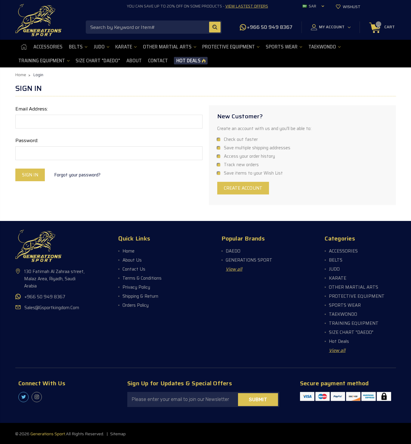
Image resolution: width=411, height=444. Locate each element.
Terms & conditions (142, 278)
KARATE (123, 46)
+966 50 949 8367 (269, 27)
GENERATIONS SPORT (249, 260)
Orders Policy (135, 305)
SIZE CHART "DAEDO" (98, 60)
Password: (26, 140)
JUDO (99, 46)
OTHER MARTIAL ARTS (167, 46)
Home (128, 251)
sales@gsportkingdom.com (51, 307)
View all (234, 269)
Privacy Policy (136, 287)
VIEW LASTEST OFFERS (246, 6)
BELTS (76, 46)
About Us (132, 260)
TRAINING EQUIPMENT (41, 60)
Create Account (243, 188)
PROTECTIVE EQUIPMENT (228, 46)
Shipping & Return (140, 296)
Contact (158, 60)
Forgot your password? (77, 175)
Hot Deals (188, 60)
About (134, 60)
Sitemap (118, 433)
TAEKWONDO (322, 46)
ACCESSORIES (48, 46)
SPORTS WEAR (282, 46)
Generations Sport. (48, 433)
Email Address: (31, 109)
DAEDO (233, 251)
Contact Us (133, 269)
